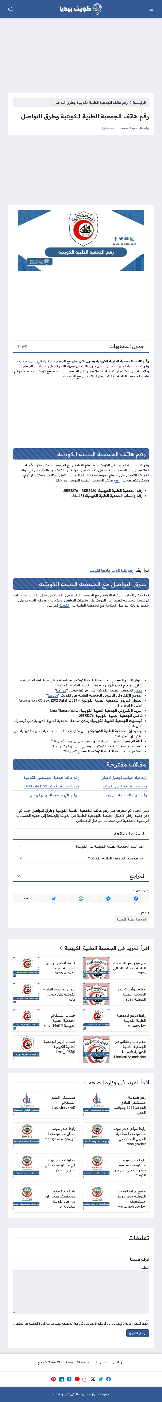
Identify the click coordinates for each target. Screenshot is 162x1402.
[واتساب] (81, 898)
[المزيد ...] (26, 898)
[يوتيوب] (77, 1379)
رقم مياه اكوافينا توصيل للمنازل (123, 777)
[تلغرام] (69, 1379)
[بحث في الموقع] (11, 9)
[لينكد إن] (61, 1379)
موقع (138, 690)
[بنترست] (53, 1379)
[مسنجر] (108, 898)
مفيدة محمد (129, 128)
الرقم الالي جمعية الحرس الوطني (53, 795)
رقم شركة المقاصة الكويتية (126, 795)
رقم (117, 480)
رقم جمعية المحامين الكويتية (125, 786)
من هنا (61, 690)
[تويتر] (53, 898)
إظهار (22, 346)
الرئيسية (139, 102)
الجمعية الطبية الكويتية (132, 919)
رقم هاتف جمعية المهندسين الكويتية (51, 777)
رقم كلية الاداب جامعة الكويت (112, 570)
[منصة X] (92, 1379)
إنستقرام (135, 751)
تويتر (69, 746)
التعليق (143, 1268)
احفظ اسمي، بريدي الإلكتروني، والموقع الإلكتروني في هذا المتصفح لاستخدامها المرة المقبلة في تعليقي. (81, 1324)
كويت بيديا (38, 371)
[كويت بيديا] (81, 9)
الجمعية (133, 465)
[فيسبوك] (136, 898)
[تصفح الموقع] (151, 9)
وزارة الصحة (102, 1082)
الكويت (64, 605)
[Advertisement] (81, 52)
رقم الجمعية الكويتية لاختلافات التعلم (51, 786)
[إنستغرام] (85, 1379)
